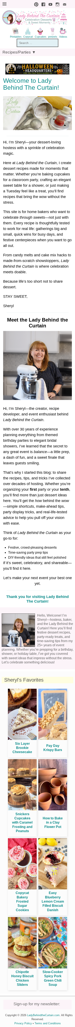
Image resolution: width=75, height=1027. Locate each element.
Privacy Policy (23, 1023)
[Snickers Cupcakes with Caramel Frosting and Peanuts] (22, 809)
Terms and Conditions (48, 1023)
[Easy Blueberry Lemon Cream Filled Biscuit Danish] (52, 888)
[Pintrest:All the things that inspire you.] (35, 4)
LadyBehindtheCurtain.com (43, 1015)
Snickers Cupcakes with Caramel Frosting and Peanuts (22, 822)
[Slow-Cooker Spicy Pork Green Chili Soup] (52, 967)
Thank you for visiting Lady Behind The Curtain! (37, 599)
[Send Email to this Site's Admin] (63, 4)
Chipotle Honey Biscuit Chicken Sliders (22, 978)
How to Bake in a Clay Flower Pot (53, 822)
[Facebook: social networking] (42, 4)
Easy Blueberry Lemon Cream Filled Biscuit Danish (53, 901)
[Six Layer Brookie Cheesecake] (22, 739)
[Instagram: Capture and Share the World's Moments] (56, 4)
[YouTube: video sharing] (49, 4)
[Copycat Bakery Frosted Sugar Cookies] (22, 888)
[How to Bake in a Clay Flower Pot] (52, 809)
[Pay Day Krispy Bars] (52, 739)
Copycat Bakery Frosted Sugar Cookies (22, 901)
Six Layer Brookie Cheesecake (22, 748)
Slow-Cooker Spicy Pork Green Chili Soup (52, 978)
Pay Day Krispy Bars (52, 748)
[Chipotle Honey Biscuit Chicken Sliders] (22, 967)
